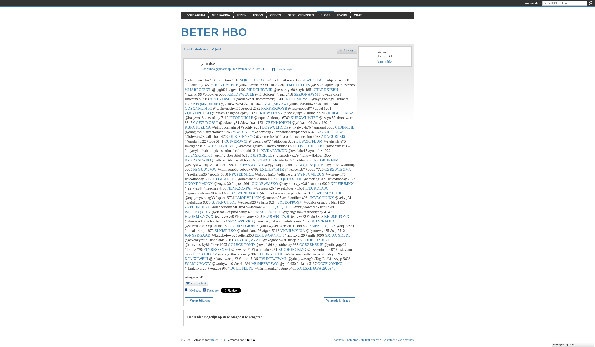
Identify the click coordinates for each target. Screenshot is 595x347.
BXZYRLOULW (329, 132)
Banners (338, 339)
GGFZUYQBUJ (205, 123)
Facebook (213, 290)
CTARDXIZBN (326, 90)
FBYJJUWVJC (204, 169)
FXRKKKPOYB (274, 108)
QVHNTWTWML (273, 259)
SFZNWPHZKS (240, 221)
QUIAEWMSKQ (265, 184)
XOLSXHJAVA (309, 268)
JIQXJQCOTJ (281, 207)
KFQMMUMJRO (206, 104)
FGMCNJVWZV (198, 264)
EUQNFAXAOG (289, 179)
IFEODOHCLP (241, 118)
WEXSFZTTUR (328, 193)
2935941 (328, 268)
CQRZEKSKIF (311, 245)
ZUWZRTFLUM (309, 141)
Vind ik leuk (198, 283)
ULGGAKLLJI (225, 179)
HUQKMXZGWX (199, 216)
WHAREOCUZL (198, 90)
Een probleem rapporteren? (364, 339)
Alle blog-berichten (195, 49)
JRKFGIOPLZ (247, 226)
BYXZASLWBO (198, 160)
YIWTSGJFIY (243, 132)
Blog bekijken (285, 69)
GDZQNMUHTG (198, 108)
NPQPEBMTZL (241, 174)
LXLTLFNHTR (272, 169)
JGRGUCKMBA (340, 113)
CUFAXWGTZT (251, 165)
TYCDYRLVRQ (225, 146)
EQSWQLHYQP (275, 127)
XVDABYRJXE (274, 151)
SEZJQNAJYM (306, 94)
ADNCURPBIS (333, 136)
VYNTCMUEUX (310, 174)
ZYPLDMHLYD (198, 207)
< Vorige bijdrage (198, 300)
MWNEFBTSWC (264, 264)
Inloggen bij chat (563, 344)
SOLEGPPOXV (290, 202)
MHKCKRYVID (260, 90)
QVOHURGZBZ (311, 146)
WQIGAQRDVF (312, 165)
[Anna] (191, 73)
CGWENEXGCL (245, 193)
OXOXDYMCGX (199, 184)
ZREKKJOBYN (278, 123)
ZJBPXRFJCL (261, 155)
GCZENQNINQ (330, 264)
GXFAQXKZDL (337, 235)
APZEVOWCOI (222, 99)
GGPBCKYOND (241, 245)
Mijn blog (218, 49)
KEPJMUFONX (336, 216)
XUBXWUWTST (304, 118)
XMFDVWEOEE (240, 94)
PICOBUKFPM (326, 160)
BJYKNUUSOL (224, 202)
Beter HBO (214, 32)
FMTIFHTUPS (298, 85)
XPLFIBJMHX (342, 184)
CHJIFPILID (345, 127)
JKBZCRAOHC (322, 221)
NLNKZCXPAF (239, 188)
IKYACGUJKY (322, 198)
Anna (211, 69)
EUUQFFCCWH (276, 216)
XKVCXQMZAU (247, 240)
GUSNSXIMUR (197, 155)
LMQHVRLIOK (248, 198)
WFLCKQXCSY (198, 212)
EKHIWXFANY (270, 113)
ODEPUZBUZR (318, 240)
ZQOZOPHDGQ (198, 113)
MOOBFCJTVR (265, 160)
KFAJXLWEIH (196, 259)
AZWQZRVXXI (275, 104)
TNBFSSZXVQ (217, 249)
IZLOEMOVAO (298, 99)
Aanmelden (532, 3)
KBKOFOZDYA (198, 127)
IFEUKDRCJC (316, 188)
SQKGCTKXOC (253, 80)
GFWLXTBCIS (313, 80)
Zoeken (590, 3)
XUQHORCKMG (292, 249)
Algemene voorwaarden (399, 339)
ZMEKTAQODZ (322, 226)
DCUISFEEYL (241, 268)
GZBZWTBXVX (337, 169)
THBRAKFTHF (271, 254)
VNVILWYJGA (292, 231)
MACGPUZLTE (268, 212)
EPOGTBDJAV (205, 254)
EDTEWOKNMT (268, 235)
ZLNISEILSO (225, 231)
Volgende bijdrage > (339, 300)
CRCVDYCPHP (225, 85)
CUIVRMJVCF (236, 141)
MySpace (195, 290)
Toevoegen (349, 50)
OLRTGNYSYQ (242, 136)
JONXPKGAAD (198, 235)
